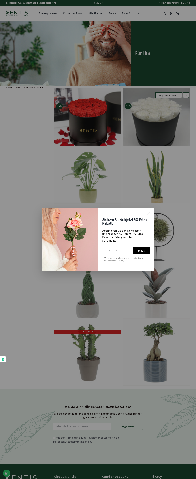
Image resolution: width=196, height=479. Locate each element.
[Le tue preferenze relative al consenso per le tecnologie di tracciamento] (3, 359)
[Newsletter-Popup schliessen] (148, 214)
